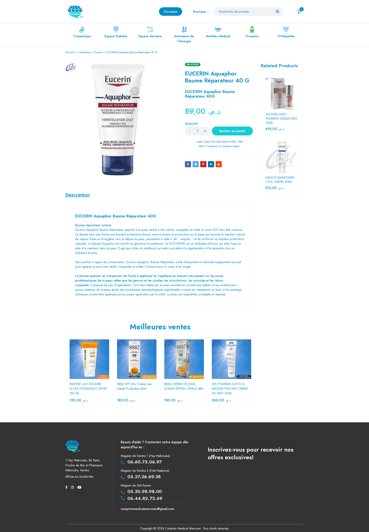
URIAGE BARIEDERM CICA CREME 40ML (280, 180)
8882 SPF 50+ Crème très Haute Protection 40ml (134, 386)
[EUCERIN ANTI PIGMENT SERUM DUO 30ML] (282, 93)
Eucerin (99, 52)
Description (77, 195)
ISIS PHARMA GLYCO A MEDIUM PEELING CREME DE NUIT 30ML (230, 388)
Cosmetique (82, 36)
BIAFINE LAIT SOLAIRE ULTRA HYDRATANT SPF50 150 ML (88, 388)
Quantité (191, 124)
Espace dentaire (150, 36)
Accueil (69, 52)
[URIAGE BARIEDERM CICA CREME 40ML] (282, 157)
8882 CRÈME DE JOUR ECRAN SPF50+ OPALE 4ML (184, 386)
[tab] (77, 195)
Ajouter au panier (232, 130)
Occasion (252, 36)
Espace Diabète (116, 36)
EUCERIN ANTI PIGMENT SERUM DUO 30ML (281, 118)
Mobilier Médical (218, 36)
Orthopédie (286, 36)
